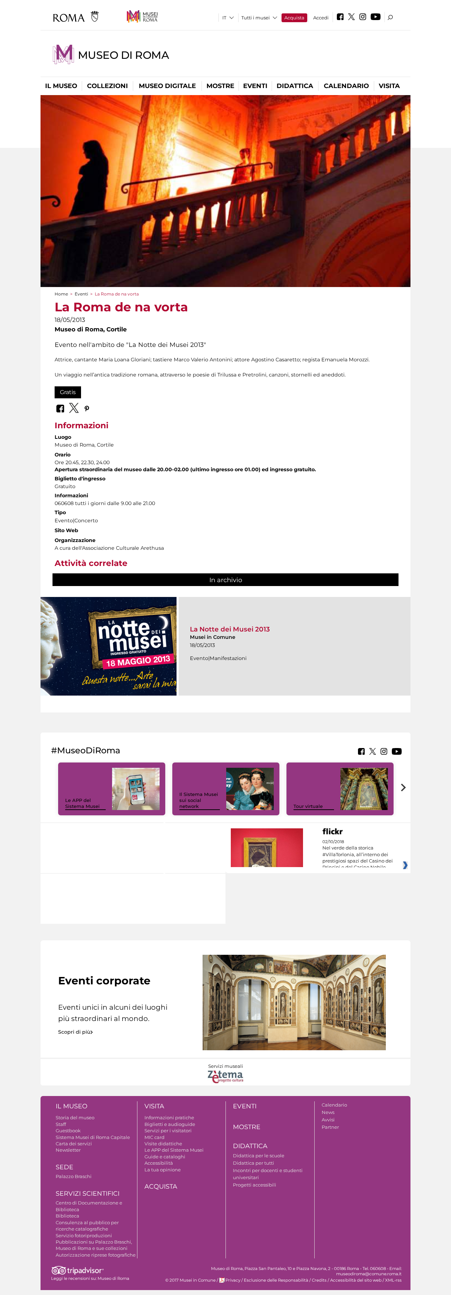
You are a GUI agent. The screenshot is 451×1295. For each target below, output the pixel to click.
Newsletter (68, 1150)
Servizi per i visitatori (168, 1130)
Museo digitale (167, 86)
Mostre (220, 86)
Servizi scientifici (87, 1193)
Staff (61, 1124)
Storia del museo (75, 1117)
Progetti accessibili (254, 1185)
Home (61, 294)
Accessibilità (158, 1163)
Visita (389, 86)
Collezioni (107, 86)
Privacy (233, 1280)
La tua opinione (162, 1169)
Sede (64, 1167)
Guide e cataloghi (164, 1156)
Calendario (346, 86)
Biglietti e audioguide (169, 1124)
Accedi (321, 17)
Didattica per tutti (253, 1163)
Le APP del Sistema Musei (82, 803)
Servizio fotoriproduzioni (84, 1235)
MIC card (154, 1137)
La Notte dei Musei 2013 (230, 629)
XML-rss (393, 1280)
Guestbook (68, 1130)
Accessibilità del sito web (356, 1280)
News (328, 1112)
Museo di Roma (123, 55)
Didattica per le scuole (258, 1155)
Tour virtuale (308, 806)
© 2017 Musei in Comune (190, 1280)
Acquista (294, 17)
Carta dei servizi (74, 1143)
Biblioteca (67, 1216)
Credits (319, 1280)
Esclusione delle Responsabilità (276, 1280)
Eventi (255, 86)
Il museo (61, 86)
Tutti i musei (255, 17)
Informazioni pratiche (169, 1117)
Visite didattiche (163, 1143)
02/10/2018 (357, 854)
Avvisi (328, 1119)
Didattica (295, 86)
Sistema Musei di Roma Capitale (93, 1137)
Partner (330, 1127)
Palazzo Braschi (74, 1176)
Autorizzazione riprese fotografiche (96, 1255)
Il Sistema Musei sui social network (198, 800)
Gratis (68, 392)
